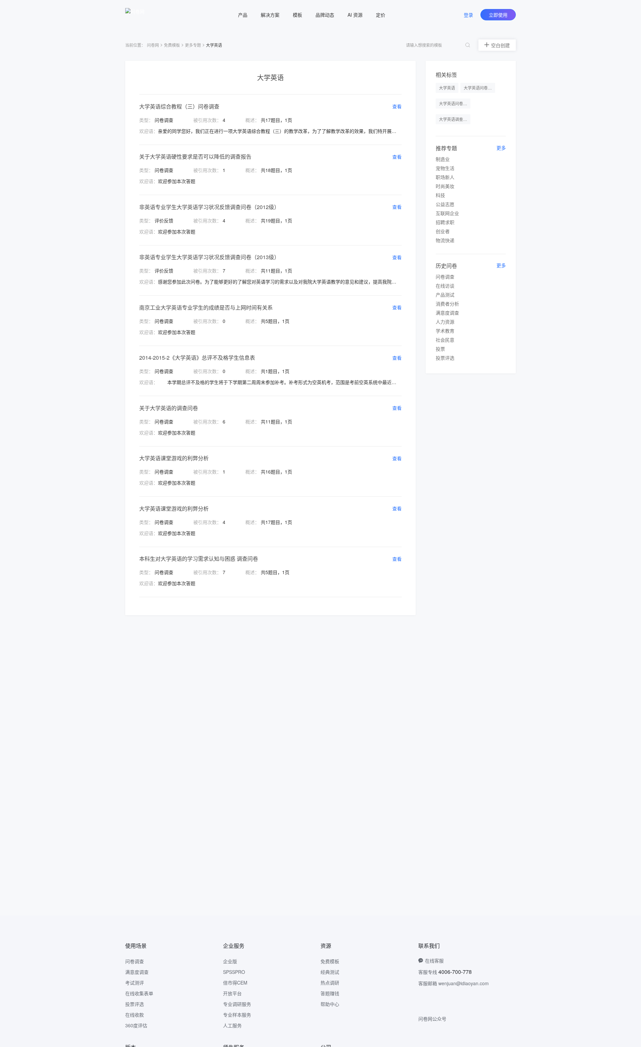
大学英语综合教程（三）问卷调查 (179, 106)
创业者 (443, 231)
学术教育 (445, 330)
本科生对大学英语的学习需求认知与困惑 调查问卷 (198, 558)
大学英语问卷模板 (479, 88)
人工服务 (232, 1025)
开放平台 (232, 993)
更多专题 (193, 45)
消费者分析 (447, 303)
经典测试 (329, 972)
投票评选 (445, 357)
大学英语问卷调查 (454, 103)
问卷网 (153, 45)
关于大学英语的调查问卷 (168, 408)
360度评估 (136, 1025)
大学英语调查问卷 (454, 119)
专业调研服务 (237, 1004)
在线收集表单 (139, 993)
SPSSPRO (234, 972)
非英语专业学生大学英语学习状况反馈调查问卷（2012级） (209, 207)
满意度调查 (447, 312)
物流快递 (445, 240)
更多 (501, 147)
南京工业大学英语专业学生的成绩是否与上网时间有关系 (206, 307)
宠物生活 (445, 168)
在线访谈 (445, 285)
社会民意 (445, 339)
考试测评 (134, 982)
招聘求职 (445, 222)
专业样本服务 (237, 1014)
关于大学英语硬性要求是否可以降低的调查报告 (195, 156)
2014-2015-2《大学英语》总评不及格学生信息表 (197, 357)
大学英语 (447, 88)
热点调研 (329, 982)
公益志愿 (445, 204)
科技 (440, 195)
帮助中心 (329, 1004)
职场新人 (445, 177)
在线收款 (134, 1014)
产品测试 (445, 294)
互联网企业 (447, 213)
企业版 (230, 961)
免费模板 (172, 45)
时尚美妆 (445, 186)
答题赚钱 (329, 993)
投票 (440, 348)
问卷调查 (445, 276)
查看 (397, 106)
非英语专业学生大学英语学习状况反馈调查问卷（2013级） (209, 257)
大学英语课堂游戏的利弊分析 (174, 458)
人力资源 (445, 321)
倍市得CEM (235, 982)
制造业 (443, 159)
